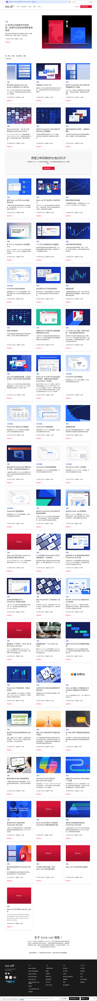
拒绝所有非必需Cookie (74, 998)
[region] (48, 998)
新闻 (24, 56)
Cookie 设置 (63, 998)
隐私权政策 (22, 999)
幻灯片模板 (19, 56)
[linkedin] (6, 973)
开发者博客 (64, 952)
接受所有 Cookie (84, 998)
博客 (13, 56)
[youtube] (8, 973)
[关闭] (94, 998)
